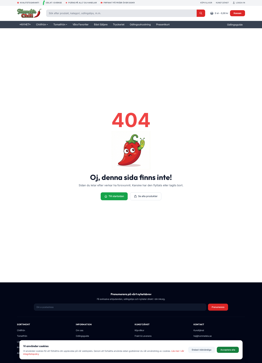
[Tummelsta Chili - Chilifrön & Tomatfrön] (29, 13)
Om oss (79, 330)
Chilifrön (21, 330)
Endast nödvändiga (201, 349)
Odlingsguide (235, 24)
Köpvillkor (206, 3)
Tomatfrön (22, 336)
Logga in (240, 3)
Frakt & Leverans (143, 336)
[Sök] (201, 13)
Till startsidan (116, 196)
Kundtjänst (222, 3)
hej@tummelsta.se (202, 336)
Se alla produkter (148, 196)
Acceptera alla (227, 349)
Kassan (237, 13)
